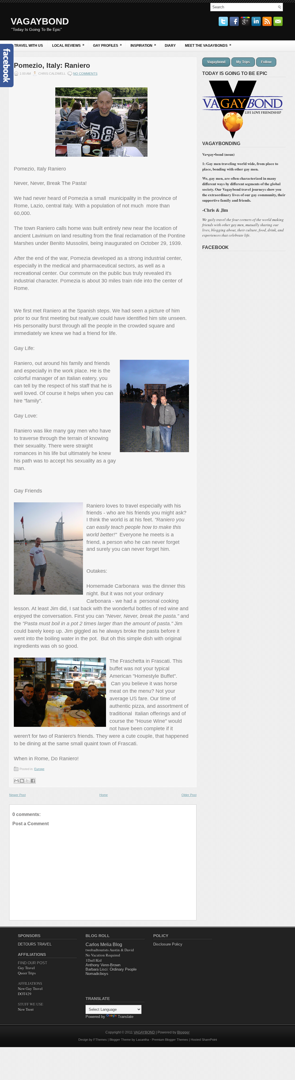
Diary (170, 46)
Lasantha (142, 1039)
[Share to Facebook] (33, 781)
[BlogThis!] (22, 781)
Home (103, 795)
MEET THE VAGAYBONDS (208, 45)
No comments (85, 73)
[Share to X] (27, 781)
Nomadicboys (97, 974)
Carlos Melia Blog (104, 944)
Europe (39, 769)
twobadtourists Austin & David (110, 949)
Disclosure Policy (167, 944)
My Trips (243, 62)
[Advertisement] (258, 969)
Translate (125, 1017)
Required (103, 955)
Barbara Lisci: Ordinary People (111, 969)
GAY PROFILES (107, 45)
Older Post (188, 795)
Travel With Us (28, 46)
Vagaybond (216, 62)
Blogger (183, 1032)
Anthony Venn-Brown (103, 965)
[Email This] (16, 781)
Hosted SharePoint (204, 1039)
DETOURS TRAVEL (35, 944)
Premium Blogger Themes (170, 1039)
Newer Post (17, 795)
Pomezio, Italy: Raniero (52, 65)
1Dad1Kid (94, 960)
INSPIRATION (143, 45)
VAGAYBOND (40, 21)
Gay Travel (26, 967)
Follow (266, 62)
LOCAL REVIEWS (68, 45)
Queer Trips (27, 973)
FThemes (100, 1039)
